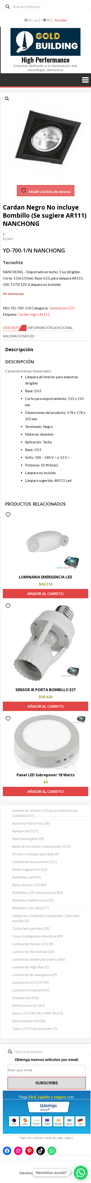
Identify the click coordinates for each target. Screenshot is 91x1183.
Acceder (61, 20)
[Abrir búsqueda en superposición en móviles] (45, 6)
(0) (48, 20)
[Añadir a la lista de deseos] (8, 515)
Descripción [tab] (15, 328)
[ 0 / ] (33, 20)
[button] (7, 98)
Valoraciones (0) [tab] (18, 336)
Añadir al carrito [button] (45, 593)
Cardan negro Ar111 (34, 314)
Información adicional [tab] (50, 328)
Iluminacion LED (61, 308)
